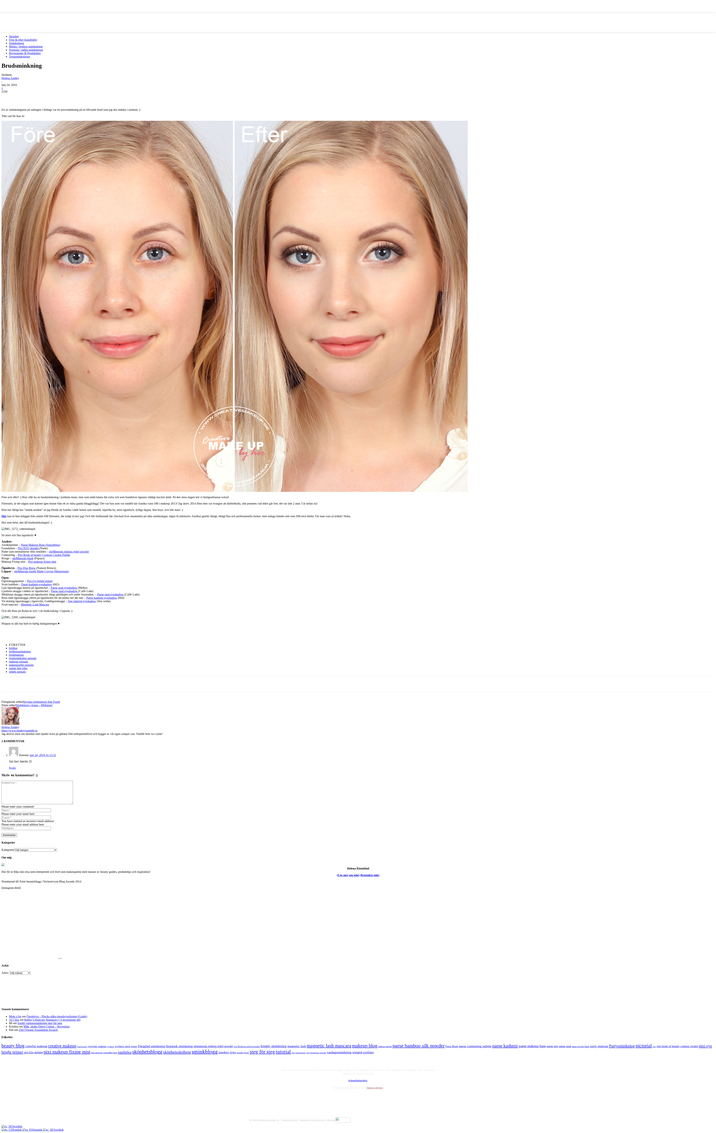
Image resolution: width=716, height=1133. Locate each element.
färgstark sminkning (179, 1046)
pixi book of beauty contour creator (677, 1046)
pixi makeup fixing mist (67, 1052)
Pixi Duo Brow (27, 568)
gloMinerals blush (22, 558)
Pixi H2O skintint (28, 548)
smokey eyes (227, 1052)
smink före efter (18, 668)
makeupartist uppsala (21, 664)
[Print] (61, 97)
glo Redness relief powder (247, 1046)
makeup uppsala (18, 661)
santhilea (124, 1052)
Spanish (38, 1129)
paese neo (552, 1046)
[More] (75, 97)
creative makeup (62, 1045)
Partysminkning (622, 1046)
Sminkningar (16, 43)
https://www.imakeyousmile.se (19, 730)
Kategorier (7, 849)
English (17, 1129)
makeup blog (364, 1045)
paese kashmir (505, 1045)
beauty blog (12, 1045)
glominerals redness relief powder (213, 1046)
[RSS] (283, 1097)
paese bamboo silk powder (418, 1045)
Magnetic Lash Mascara (35, 604)
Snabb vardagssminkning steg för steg (40, 1023)
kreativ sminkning (274, 1046)
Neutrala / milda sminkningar (26, 49)
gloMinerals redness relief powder (69, 551)
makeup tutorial (385, 1046)
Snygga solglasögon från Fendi (41, 701)
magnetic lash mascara (329, 1045)
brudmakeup (16, 654)
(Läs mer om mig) (348, 875)
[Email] (48, 97)
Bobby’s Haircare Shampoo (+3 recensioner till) (52, 1019)
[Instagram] (263, 1097)
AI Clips (14, 1019)
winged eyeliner (363, 1052)
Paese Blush (451, 1046)
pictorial (644, 1045)
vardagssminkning (339, 1052)
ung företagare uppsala (316, 1053)
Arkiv (4, 972)
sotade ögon (243, 1052)
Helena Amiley (10, 78)
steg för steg (262, 1052)
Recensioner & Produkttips (25, 53)
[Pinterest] (34, 97)
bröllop (13, 648)
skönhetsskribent (177, 1052)
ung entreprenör (299, 1053)
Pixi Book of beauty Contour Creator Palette (44, 555)
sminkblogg (205, 1052)
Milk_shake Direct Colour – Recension (46, 1026)
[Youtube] (292, 1097)
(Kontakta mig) (369, 875)
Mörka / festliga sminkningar (26, 46)
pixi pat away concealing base (104, 1052)
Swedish (17, 1126)
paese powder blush (580, 1046)
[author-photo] (10, 723)
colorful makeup (36, 1046)
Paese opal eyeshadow (64, 587)
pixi (654, 1046)
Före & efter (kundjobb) (23, 39)
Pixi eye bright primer (40, 581)
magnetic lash (296, 1046)
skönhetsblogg (147, 1052)
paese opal (565, 1046)
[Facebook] (7, 97)
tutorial (283, 1052)
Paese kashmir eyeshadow (36, 584)
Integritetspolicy (357, 1080)
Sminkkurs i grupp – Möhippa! (34, 705)
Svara (12, 767)
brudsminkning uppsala (22, 658)
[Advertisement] (45, 633)
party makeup (599, 1046)
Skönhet (14, 36)
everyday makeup (97, 1046)
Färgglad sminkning (151, 1046)
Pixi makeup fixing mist (42, 561)
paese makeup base (532, 1046)
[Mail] (273, 1097)
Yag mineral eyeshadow (81, 601)
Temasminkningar (19, 56)
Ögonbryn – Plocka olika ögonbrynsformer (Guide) (56, 1016)
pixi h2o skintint (33, 1052)
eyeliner (110, 1046)
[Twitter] (21, 97)
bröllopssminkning (20, 651)
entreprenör (82, 1047)
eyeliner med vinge (126, 1046)
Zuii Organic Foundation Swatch (38, 1029)
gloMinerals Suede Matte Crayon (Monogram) (41, 571)
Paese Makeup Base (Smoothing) (40, 544)
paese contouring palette (475, 1046)
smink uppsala (17, 671)
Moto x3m (15, 1016)
